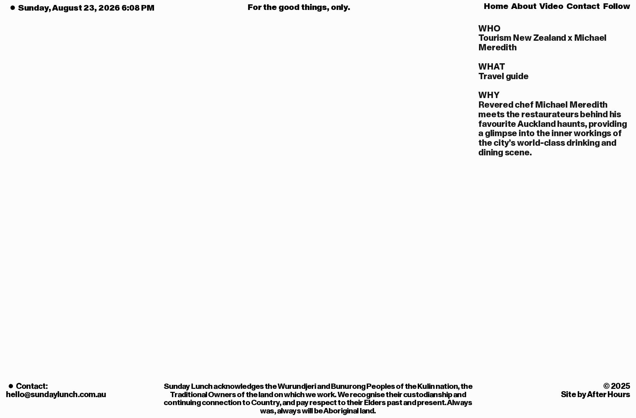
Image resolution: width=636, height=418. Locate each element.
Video (551, 6)
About (523, 6)
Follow (616, 6)
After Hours (608, 394)
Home (496, 6)
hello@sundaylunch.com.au (56, 394)
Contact (583, 6)
